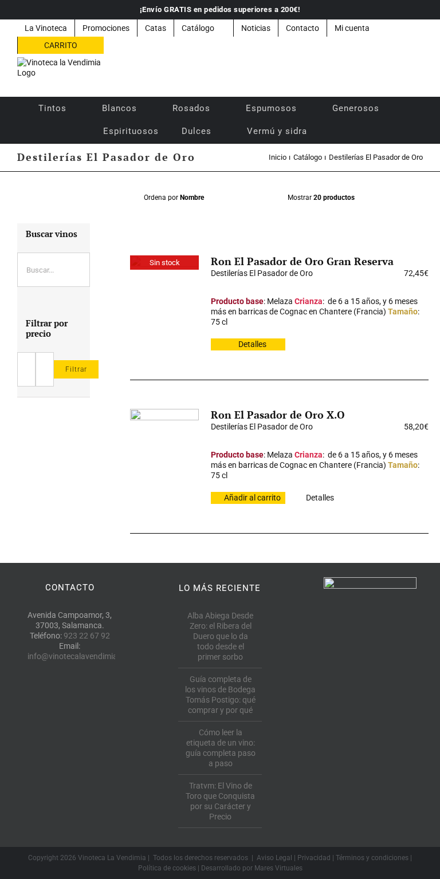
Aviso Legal (274, 858)
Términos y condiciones (372, 858)
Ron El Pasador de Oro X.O (278, 414)
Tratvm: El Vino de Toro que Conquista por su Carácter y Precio (220, 801)
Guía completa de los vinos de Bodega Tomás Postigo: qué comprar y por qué (220, 695)
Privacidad (314, 858)
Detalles (252, 344)
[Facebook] (44, 708)
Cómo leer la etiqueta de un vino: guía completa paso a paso (221, 748)
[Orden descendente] (265, 198)
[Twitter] (69, 708)
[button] (333, 131)
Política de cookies (167, 868)
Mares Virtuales (278, 868)
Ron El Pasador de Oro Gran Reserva (302, 261)
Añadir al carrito (252, 497)
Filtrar (76, 369)
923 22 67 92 (87, 635)
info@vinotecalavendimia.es (78, 656)
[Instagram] (95, 708)
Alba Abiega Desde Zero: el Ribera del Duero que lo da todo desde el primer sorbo (220, 636)
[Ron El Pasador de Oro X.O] (164, 443)
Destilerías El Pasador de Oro (262, 273)
